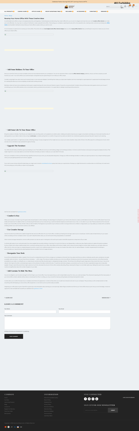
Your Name (7, 308)
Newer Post (105, 297)
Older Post (9, 297)
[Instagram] (93, 398)
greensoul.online (22, 211)
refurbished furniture (47, 163)
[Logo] (69, 6)
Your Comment (8, 315)
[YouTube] (96, 398)
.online (40, 288)
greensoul (36, 288)
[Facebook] (85, 398)
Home (6, 15)
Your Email (61, 308)
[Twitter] (89, 398)
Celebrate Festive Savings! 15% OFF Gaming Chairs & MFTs (69, 1)
